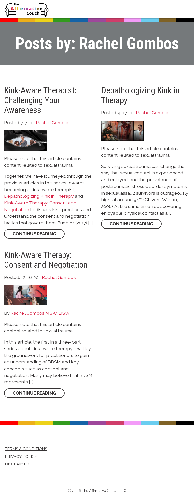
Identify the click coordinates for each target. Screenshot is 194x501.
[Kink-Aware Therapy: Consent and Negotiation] (25, 295)
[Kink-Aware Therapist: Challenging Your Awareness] (25, 140)
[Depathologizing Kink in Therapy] (122, 130)
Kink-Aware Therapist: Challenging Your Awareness (40, 100)
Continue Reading (34, 234)
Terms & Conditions (26, 448)
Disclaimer (17, 464)
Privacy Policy (21, 456)
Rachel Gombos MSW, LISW (40, 313)
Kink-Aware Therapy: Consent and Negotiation (45, 260)
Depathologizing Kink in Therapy (39, 196)
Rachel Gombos (53, 122)
